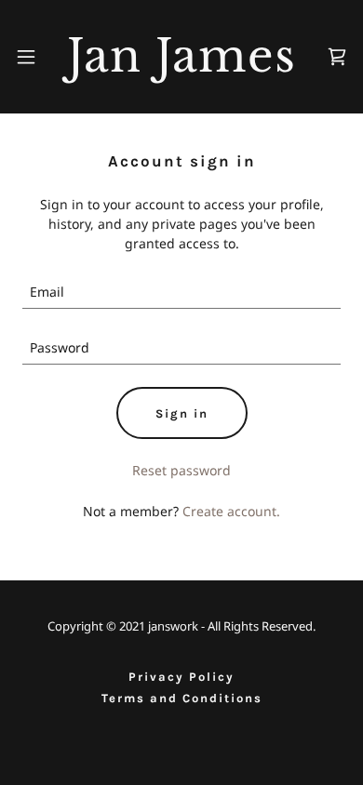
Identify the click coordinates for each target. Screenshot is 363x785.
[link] (181, 57)
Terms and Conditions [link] (181, 698)
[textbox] (181, 292)
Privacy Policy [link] (181, 677)
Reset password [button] (181, 470)
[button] (26, 56)
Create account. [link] (231, 511)
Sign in (181, 413)
